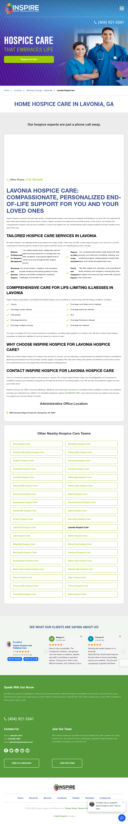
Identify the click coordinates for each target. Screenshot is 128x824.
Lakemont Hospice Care (24, 527)
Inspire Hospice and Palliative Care (22, 646)
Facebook (6, 751)
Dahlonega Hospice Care (79, 477)
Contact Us (105, 798)
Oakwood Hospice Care (79, 552)
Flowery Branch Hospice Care (82, 502)
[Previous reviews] (46, 651)
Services (48, 798)
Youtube (28, 751)
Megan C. (60, 637)
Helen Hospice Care (77, 511)
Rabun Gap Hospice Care (80, 561)
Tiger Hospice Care (77, 577)
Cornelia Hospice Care (78, 469)
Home (20, 798)
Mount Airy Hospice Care (80, 544)
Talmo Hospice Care (22, 577)
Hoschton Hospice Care (79, 519)
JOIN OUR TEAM (67, 763)
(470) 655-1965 (14, 739)
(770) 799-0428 (34, 179)
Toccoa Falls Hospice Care (25, 586)
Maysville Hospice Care (24, 544)
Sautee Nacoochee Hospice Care (28, 569)
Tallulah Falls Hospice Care (80, 569)
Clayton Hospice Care (23, 461)
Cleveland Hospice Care (24, 469)
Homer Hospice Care (23, 519)
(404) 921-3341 (111, 22)
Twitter (11, 751)
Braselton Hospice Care (79, 444)
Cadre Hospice (60, 816)
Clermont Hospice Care (79, 461)
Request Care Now (29, 59)
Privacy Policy (71, 808)
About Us (33, 798)
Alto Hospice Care (21, 444)
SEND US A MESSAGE (21, 763)
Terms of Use (83, 808)
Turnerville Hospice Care (24, 594)
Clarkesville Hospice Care (80, 452)
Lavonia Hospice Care (78, 527)
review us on (29, 659)
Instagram (22, 751)
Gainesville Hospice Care (24, 511)
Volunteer (89, 798)
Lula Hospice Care (21, 536)
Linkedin (17, 751)
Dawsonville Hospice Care (25, 486)
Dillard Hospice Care (77, 494)
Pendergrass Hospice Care (25, 561)
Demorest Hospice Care (24, 494)
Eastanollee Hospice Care (25, 502)
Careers (76, 798)
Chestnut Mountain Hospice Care (28, 452)
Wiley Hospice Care (77, 594)
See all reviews (14, 659)
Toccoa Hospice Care (78, 586)
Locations (61, 798)
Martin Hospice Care (77, 536)
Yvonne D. (99, 637)
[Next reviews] (123, 651)
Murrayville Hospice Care (25, 552)
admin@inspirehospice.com (21, 742)
